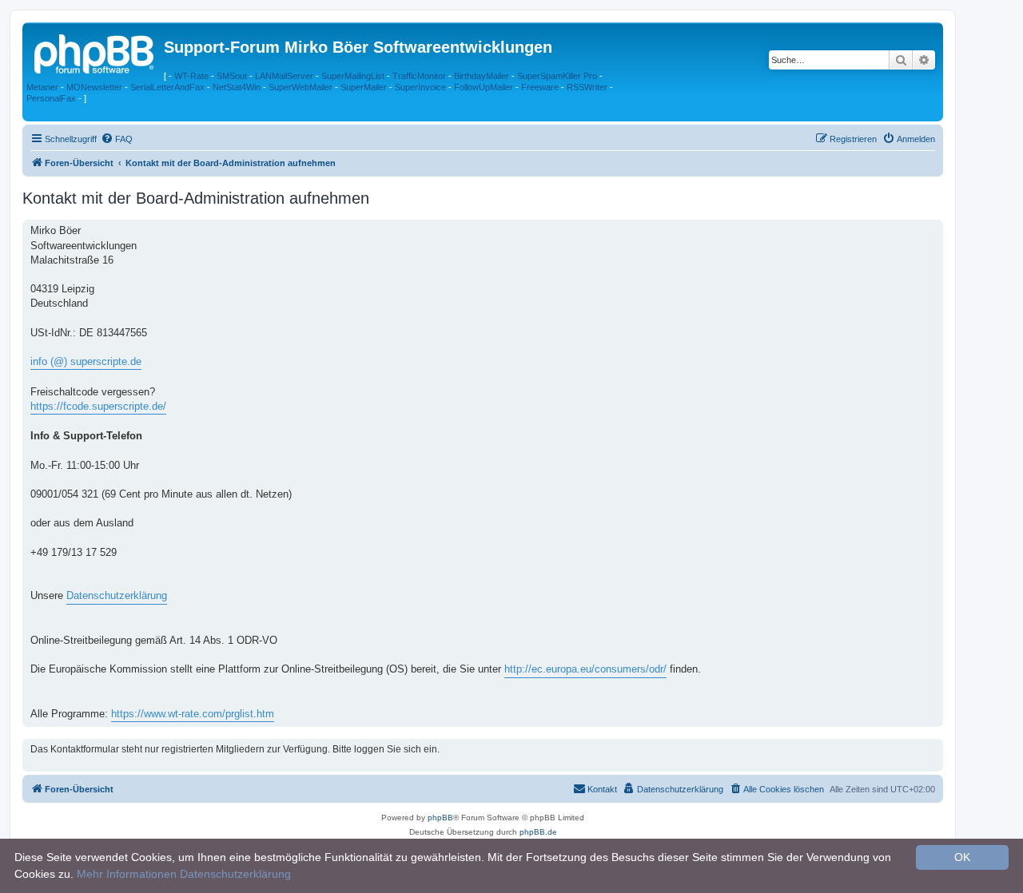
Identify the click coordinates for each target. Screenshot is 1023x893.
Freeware (540, 87)
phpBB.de (538, 832)
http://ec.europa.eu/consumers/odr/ (585, 669)
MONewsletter (94, 87)
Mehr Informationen (127, 873)
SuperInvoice (420, 87)
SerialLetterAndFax (167, 87)
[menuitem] (117, 139)
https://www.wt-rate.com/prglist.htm (192, 714)
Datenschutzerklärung (116, 595)
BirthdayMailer (481, 76)
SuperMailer (363, 87)
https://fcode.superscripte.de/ (98, 406)
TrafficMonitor (419, 76)
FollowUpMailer (483, 87)
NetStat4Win (237, 87)
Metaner (42, 87)
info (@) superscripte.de (85, 361)
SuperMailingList (352, 76)
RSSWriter (587, 87)
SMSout (232, 76)
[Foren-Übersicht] (95, 51)
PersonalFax (51, 98)
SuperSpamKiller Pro (557, 76)
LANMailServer (284, 76)
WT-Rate (191, 76)
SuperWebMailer (300, 87)
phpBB (440, 817)
